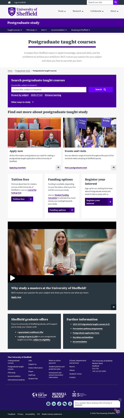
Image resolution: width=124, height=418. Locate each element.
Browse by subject (20, 95)
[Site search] (115, 2)
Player (30, 371)
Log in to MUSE (20, 2)
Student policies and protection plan (56, 368)
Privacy (20, 414)
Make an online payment (55, 361)
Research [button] (77, 11)
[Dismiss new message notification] (120, 400)
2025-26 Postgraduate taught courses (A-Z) (91, 324)
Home (10, 70)
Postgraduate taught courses (16, 368)
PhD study (11, 373)
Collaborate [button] (95, 11)
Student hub (33, 378)
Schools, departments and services (77, 361)
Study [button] (60, 11)
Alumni (72, 367)
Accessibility (30, 414)
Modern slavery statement (52, 414)
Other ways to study (21, 102)
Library (72, 370)
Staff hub (31, 375)
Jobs (30, 360)
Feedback (11, 414)
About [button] (113, 11)
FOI (38, 414)
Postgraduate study (23, 22)
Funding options (58, 210)
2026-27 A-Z (37, 95)
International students (16, 380)
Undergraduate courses (13, 361)
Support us (32, 364)
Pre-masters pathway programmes (88, 328)
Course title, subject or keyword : (24, 85)
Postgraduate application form (86, 333)
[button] (15, 30)
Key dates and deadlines (83, 337)
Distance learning (53, 95)
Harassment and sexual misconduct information (56, 375)
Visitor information (35, 368)
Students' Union (75, 374)
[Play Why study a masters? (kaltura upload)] (12, 278)
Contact (72, 377)
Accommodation (80, 341)
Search (98, 89)
